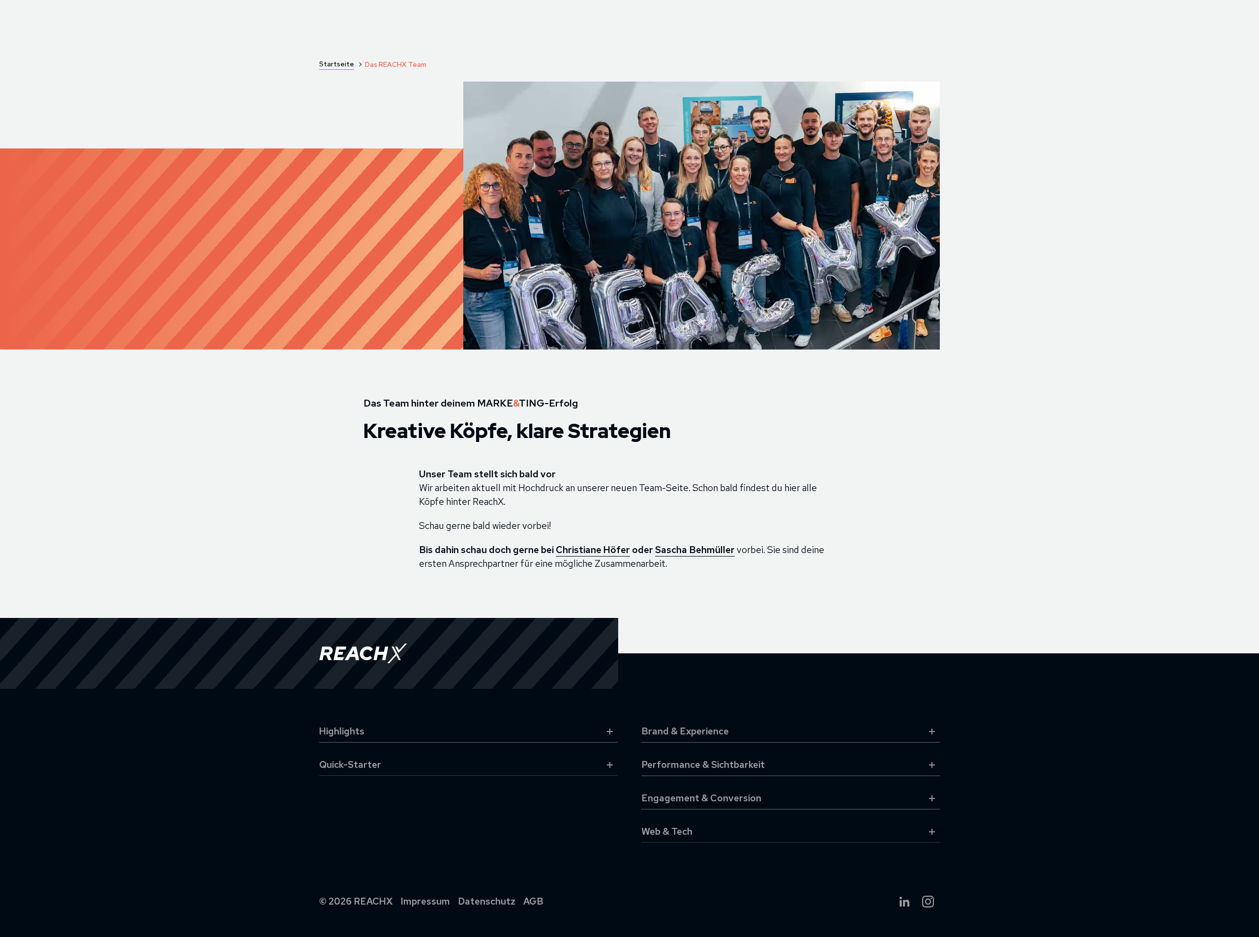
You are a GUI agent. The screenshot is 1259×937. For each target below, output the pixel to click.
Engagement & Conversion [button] (701, 798)
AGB (533, 901)
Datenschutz (486, 901)
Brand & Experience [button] (685, 731)
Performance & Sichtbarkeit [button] (703, 765)
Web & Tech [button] (666, 831)
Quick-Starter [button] (350, 765)
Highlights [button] (341, 731)
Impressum (425, 901)
